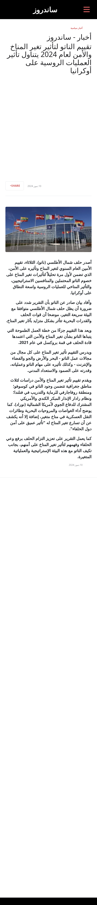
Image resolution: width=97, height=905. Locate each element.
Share (15, 186)
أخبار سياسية (77, 28)
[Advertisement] (48, 125)
